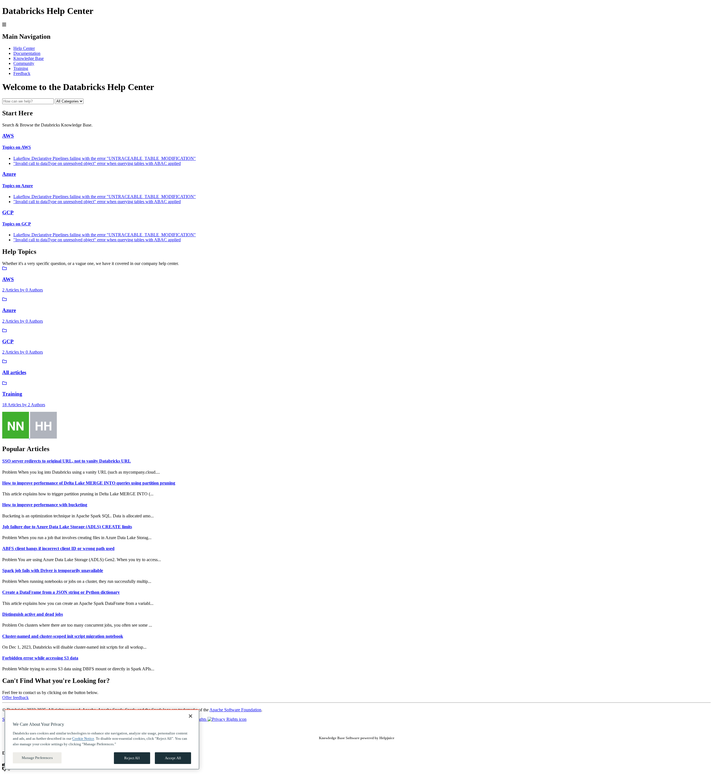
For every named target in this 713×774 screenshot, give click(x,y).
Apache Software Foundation (235, 709)
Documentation (26, 53)
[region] (101, 739)
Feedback (21, 73)
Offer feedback (15, 697)
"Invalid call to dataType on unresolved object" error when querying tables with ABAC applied (97, 163)
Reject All (132, 758)
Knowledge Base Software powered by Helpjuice (356, 738)
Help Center (24, 48)
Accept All (173, 758)
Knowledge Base (28, 58)
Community (23, 63)
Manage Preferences (37, 758)
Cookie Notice (83, 738)
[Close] (190, 716)
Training (20, 68)
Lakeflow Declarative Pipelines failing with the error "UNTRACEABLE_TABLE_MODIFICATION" (104, 158)
